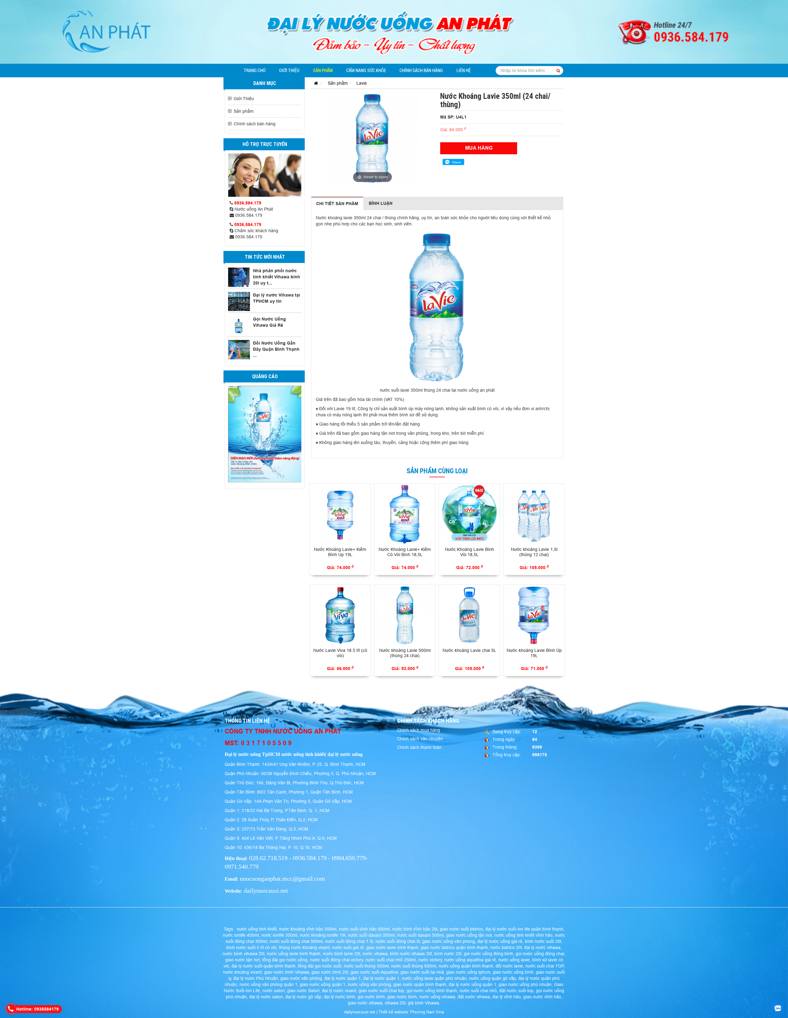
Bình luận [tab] (380, 203)
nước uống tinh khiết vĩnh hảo (523, 935)
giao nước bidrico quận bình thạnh (454, 947)
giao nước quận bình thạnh (419, 984)
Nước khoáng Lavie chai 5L (469, 650)
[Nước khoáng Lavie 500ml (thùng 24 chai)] (405, 615)
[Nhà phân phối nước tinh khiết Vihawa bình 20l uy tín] (239, 277)
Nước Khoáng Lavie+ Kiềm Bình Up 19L (340, 552)
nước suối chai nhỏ (478, 990)
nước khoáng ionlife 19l (322, 935)
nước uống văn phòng (369, 984)
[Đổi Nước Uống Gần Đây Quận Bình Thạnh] (239, 349)
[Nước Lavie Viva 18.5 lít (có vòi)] (340, 615)
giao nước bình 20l (330, 972)
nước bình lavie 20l (341, 953)
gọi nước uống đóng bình (488, 953)
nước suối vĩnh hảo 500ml (364, 929)
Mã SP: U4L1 (453, 117)
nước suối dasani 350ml (371, 935)
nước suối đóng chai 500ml (296, 941)
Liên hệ (463, 70)
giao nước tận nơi (242, 959)
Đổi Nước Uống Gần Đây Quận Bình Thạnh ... (276, 349)
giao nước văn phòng (301, 978)
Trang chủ (255, 70)
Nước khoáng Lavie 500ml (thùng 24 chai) (405, 653)
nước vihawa (375, 953)
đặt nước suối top (516, 990)
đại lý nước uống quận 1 (472, 984)
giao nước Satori (303, 990)
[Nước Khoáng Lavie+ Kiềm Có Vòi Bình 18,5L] (405, 514)
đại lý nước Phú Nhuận (255, 978)
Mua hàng (478, 148)
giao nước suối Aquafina (374, 972)
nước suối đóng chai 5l (398, 941)
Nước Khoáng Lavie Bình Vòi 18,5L (469, 552)
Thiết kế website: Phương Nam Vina (411, 1011)
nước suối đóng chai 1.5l (349, 941)
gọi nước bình (371, 996)
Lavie (361, 83)
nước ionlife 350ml (279, 935)
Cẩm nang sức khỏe (366, 70)
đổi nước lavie (509, 965)
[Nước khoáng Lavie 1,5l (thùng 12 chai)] (534, 514)
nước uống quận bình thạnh (466, 965)
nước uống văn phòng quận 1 (268, 984)
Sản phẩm (323, 70)
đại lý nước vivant (339, 990)
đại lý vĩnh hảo (506, 996)
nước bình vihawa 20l (243, 953)
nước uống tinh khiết (257, 929)
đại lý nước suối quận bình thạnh (263, 965)
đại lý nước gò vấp (303, 996)
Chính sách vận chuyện (420, 738)
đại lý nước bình (339, 996)
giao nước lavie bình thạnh (392, 947)
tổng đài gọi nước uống (285, 959)
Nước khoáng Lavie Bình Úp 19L (534, 653)
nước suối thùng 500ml (413, 965)
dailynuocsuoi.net (359, 1011)
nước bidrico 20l (506, 947)
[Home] (394, 31)
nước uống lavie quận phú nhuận (434, 978)
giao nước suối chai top (381, 990)
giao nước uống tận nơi (469, 935)
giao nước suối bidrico (461, 929)
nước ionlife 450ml (241, 935)
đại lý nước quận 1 (342, 978)
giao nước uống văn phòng (448, 941)
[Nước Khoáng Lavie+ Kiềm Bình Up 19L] (340, 514)
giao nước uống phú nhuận (525, 984)
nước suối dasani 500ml (420, 935)
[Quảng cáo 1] (264, 434)
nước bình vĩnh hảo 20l (414, 929)
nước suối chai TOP (544, 965)
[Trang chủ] (314, 83)
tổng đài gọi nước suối (319, 965)
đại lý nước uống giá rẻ (499, 941)
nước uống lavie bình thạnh (293, 953)
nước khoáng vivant (242, 972)
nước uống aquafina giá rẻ (470, 959)
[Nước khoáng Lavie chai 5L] (469, 615)
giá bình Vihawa (423, 1002)
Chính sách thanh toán (419, 747)
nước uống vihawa (437, 996)
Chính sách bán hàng (421, 70)
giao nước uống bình (513, 972)
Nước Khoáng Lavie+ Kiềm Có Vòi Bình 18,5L (405, 552)
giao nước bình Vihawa (286, 972)
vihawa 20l (395, 1002)
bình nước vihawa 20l (411, 953)
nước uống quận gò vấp (492, 978)
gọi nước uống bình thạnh (432, 990)
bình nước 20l (447, 953)
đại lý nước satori (266, 996)
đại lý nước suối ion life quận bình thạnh (524, 929)
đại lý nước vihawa (542, 947)
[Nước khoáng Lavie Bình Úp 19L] (534, 615)
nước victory (430, 959)
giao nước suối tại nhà (422, 972)
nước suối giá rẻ (348, 947)
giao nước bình (402, 996)
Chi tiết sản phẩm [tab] (337, 203)
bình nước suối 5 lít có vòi (251, 947)
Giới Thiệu (289, 70)
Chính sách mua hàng (418, 730)
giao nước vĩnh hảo (542, 996)
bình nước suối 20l (543, 941)
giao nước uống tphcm (468, 972)
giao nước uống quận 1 (322, 984)
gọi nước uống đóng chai (540, 953)
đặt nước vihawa (474, 996)
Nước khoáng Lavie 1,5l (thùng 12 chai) (534, 552)
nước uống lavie (514, 959)
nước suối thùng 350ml (366, 965)
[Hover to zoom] (372, 137)
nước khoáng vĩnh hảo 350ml (307, 929)
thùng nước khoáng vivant (304, 947)
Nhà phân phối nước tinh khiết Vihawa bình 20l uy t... (276, 276)
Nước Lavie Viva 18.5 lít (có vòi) (340, 653)
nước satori (274, 990)
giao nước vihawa (365, 1002)
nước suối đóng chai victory (336, 959)
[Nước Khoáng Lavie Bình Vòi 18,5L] (469, 514)
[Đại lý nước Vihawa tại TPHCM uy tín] (239, 301)
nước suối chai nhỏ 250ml (390, 959)
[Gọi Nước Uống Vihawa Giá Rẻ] (239, 325)
